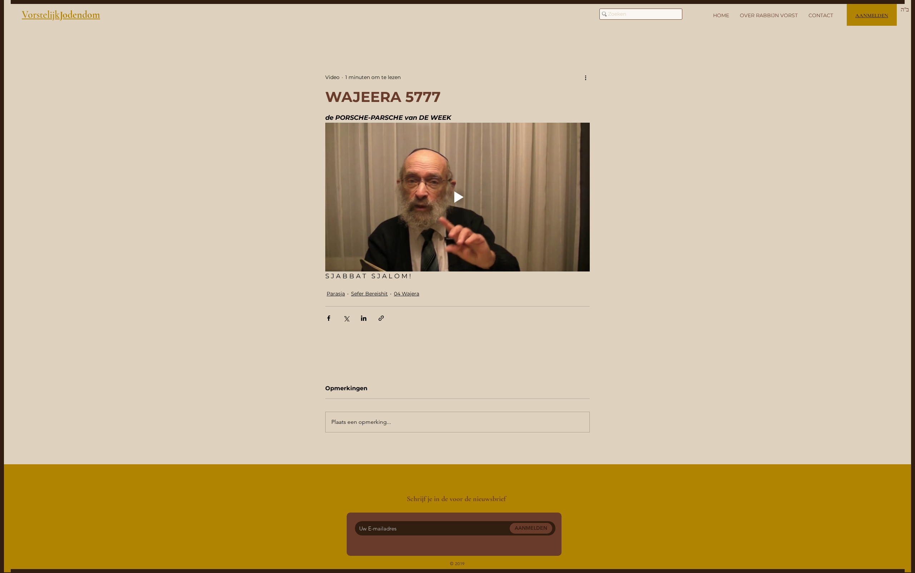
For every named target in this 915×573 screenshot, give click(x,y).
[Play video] (457, 197)
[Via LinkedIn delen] (363, 318)
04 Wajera (406, 293)
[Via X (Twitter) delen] (346, 318)
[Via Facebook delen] (328, 318)
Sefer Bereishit (369, 293)
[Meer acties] (585, 77)
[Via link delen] (381, 318)
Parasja (336, 293)
